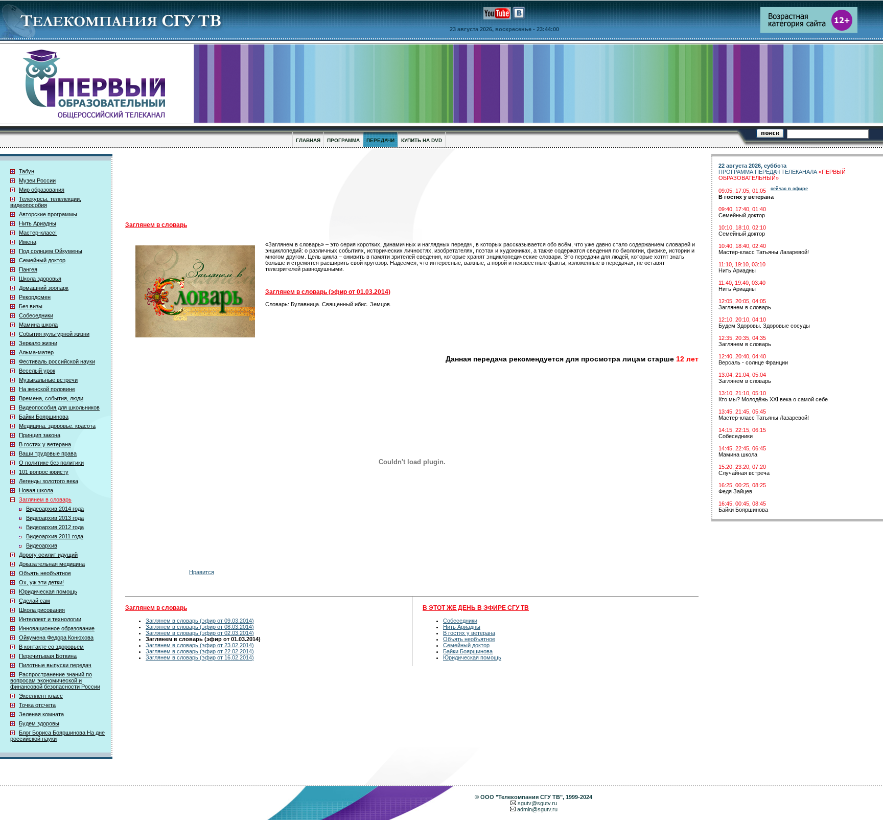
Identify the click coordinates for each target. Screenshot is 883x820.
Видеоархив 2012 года (55, 527)
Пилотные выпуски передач (55, 665)
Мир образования (41, 190)
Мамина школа (38, 325)
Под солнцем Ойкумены (50, 251)
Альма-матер (36, 352)
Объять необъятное (45, 573)
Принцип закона (39, 435)
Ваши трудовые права (48, 453)
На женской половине (47, 389)
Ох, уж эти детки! (41, 582)
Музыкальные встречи (48, 380)
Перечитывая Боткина (48, 656)
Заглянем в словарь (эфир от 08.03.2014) (200, 627)
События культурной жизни (54, 334)
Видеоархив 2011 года (54, 536)
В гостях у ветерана (45, 444)
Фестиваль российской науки (57, 361)
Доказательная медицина (52, 564)
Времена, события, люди (51, 398)
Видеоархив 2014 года (55, 509)
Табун (26, 171)
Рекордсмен (35, 297)
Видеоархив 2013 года (55, 518)
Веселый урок (37, 371)
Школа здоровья (40, 279)
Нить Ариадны (37, 223)
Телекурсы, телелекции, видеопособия (45, 202)
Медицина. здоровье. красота (57, 426)
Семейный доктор (42, 260)
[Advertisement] (375, 184)
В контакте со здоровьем (51, 647)
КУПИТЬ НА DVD (421, 140)
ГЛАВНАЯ (308, 140)
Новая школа (36, 490)
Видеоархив (41, 545)
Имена (27, 242)
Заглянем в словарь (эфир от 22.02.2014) (200, 651)
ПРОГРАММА (343, 140)
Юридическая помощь (48, 591)
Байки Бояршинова (43, 417)
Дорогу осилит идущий (48, 555)
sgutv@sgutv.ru (537, 803)
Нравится (201, 572)
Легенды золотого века (48, 481)
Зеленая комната (41, 714)
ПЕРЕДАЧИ (380, 140)
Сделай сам (34, 601)
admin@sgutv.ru (537, 809)
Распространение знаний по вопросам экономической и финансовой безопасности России (55, 680)
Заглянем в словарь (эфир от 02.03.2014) (200, 633)
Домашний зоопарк (43, 288)
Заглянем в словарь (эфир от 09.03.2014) (200, 621)
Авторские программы (48, 214)
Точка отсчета (37, 705)
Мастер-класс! (38, 233)
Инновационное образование (57, 628)
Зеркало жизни (38, 343)
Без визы (30, 306)
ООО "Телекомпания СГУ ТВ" (521, 797)
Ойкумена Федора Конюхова (56, 637)
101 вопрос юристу (43, 472)
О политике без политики (51, 463)
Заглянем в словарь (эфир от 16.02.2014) (200, 657)
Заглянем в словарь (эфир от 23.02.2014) (200, 645)
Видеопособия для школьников (59, 407)
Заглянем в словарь (45, 499)
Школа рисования (42, 610)
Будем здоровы (39, 723)
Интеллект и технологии (50, 619)
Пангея (28, 269)
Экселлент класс (41, 696)
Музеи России (37, 180)
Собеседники (36, 315)
